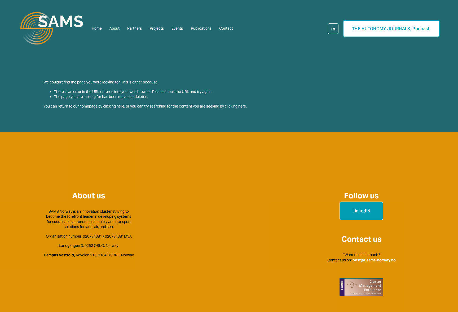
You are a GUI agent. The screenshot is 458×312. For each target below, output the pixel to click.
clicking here (113, 106)
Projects (157, 28)
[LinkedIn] (333, 28)
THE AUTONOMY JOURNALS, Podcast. (391, 29)
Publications (201, 28)
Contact (226, 28)
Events (177, 28)
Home (97, 28)
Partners (134, 28)
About (114, 28)
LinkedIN (362, 211)
